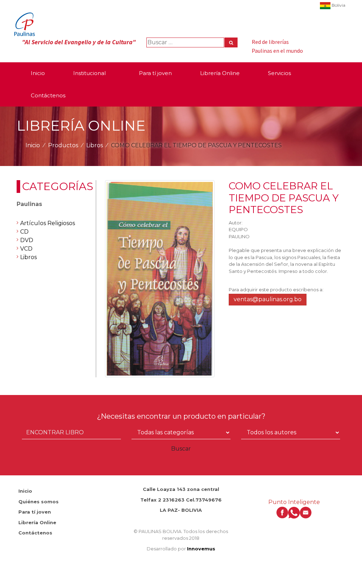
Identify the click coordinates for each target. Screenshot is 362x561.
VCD (26, 248)
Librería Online (37, 522)
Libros (94, 145)
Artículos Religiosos (47, 223)
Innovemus (201, 548)
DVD (26, 240)
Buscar (181, 448)
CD (24, 231)
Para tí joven (34, 512)
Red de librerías (270, 41)
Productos (63, 145)
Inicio (32, 145)
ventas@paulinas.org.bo (268, 299)
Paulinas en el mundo (277, 50)
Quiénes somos (38, 501)
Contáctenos (35, 533)
